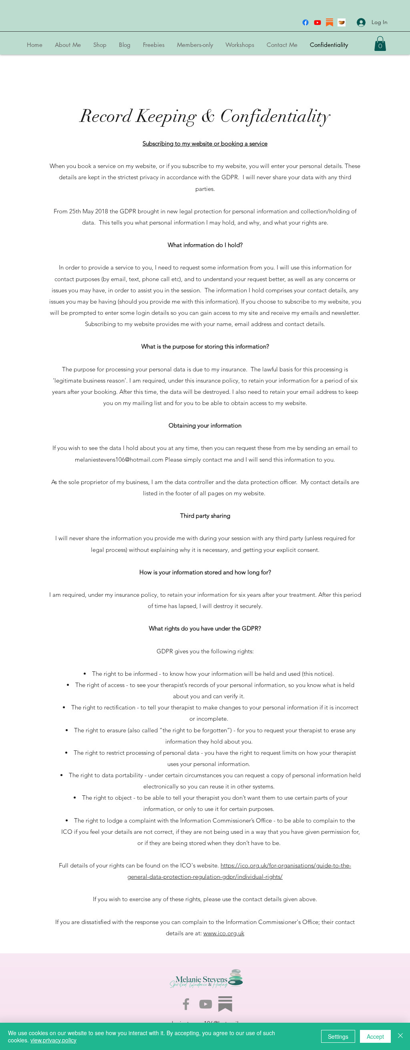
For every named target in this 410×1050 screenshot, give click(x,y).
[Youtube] (318, 22)
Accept (375, 1036)
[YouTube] (205, 1004)
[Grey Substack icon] (225, 1004)
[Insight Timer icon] (342, 22)
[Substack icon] (330, 22)
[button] (380, 43)
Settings (338, 1036)
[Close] (400, 1036)
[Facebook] (305, 22)
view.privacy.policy (53, 1040)
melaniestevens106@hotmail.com (119, 459)
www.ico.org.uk (223, 933)
